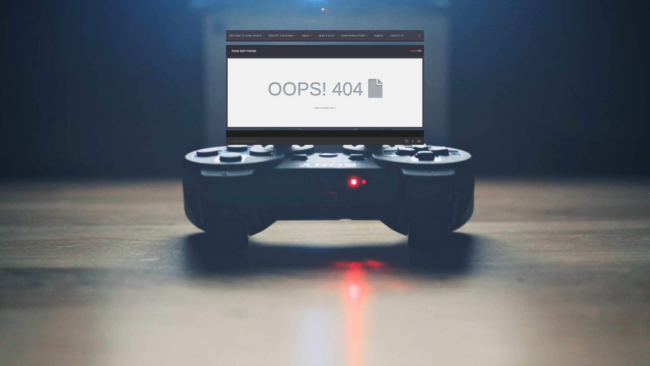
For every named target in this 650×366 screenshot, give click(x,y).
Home (413, 51)
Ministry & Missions (280, 35)
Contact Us (397, 35)
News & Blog (326, 35)
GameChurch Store (353, 35)
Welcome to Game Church (245, 35)
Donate (378, 35)
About (306, 35)
